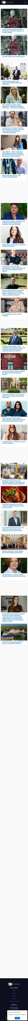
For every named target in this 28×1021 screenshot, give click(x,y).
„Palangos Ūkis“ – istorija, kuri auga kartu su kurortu (13, 442)
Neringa (14, 993)
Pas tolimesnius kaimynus (14, 1001)
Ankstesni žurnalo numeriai (20, 35)
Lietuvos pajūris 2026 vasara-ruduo (13, 56)
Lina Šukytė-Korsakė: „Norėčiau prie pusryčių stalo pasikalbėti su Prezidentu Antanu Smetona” (13, 222)
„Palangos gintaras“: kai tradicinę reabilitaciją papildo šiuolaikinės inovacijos (13, 396)
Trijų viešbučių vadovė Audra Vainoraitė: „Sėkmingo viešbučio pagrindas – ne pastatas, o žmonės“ (13, 106)
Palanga (14, 990)
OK (17, 1018)
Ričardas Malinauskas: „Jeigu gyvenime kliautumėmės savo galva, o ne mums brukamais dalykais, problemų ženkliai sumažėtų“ (13, 348)
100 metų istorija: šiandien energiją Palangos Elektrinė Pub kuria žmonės (13, 373)
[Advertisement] (14, 192)
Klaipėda (14, 995)
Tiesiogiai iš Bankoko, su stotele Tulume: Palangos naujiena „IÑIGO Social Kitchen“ (13, 506)
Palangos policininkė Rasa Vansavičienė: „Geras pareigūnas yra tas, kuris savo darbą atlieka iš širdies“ (14, 269)
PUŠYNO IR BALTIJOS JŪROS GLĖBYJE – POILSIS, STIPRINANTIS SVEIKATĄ (13, 642)
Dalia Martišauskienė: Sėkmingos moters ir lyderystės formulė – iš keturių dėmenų (13, 31)
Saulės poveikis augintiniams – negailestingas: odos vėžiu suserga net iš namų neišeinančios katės (13, 419)
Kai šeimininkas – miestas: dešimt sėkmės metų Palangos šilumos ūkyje (14, 575)
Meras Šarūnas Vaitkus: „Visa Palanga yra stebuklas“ (11, 176)
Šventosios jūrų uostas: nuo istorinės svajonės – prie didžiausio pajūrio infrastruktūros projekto (13, 482)
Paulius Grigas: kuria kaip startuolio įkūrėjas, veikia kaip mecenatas (12, 82)
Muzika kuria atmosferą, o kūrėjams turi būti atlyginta (14, 245)
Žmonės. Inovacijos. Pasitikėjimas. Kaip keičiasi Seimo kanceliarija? (13, 551)
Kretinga (14, 998)
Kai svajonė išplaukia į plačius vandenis (11, 314)
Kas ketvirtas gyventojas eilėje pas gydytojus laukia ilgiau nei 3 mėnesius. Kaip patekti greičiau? (13, 529)
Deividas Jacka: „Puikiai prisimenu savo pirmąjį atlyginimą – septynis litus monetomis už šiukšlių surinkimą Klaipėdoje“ (13, 130)
